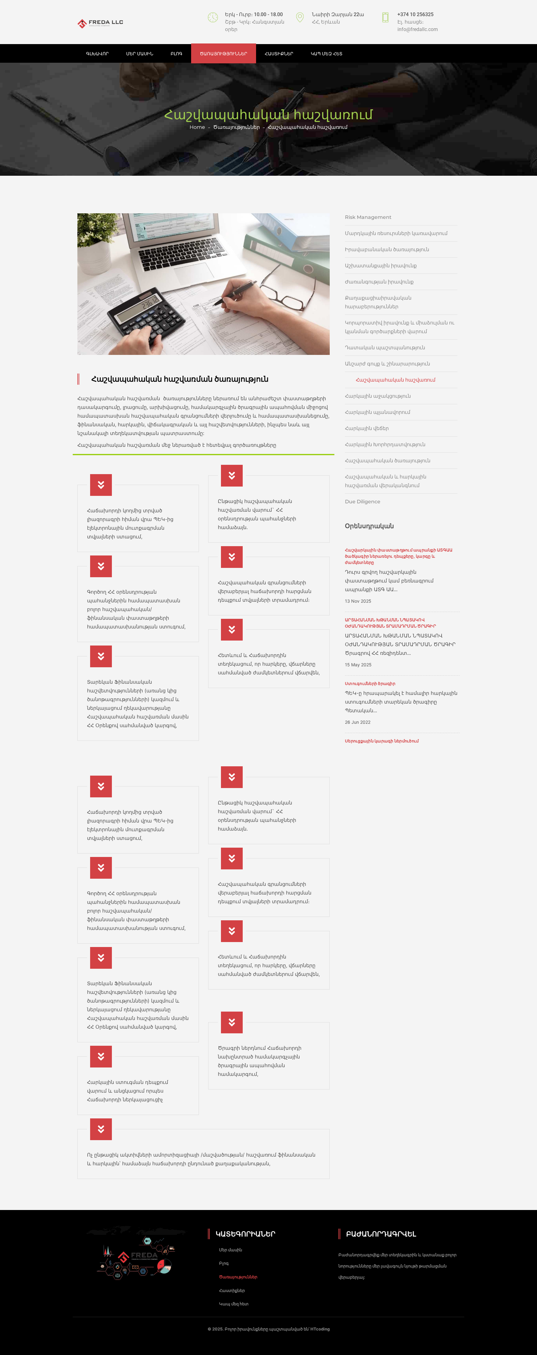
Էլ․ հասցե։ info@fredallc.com (417, 25)
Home (197, 127)
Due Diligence (362, 502)
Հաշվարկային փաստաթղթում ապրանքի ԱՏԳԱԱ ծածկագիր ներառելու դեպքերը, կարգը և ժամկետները (398, 556)
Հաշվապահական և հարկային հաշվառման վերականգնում (385, 481)
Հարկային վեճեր (367, 428)
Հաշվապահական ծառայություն (387, 461)
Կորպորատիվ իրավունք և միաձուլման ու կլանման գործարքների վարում (399, 327)
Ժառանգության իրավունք (379, 282)
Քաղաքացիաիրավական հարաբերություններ (378, 302)
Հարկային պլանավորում (377, 412)
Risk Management (368, 217)
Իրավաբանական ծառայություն (387, 249)
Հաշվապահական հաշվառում (395, 380)
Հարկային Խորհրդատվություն (385, 444)
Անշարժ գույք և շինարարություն (387, 364)
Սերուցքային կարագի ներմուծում (382, 740)
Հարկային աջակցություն (378, 396)
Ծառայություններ (236, 127)
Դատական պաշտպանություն (385, 348)
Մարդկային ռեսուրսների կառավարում (396, 233)
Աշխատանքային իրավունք (381, 266)
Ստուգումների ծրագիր (370, 683)
